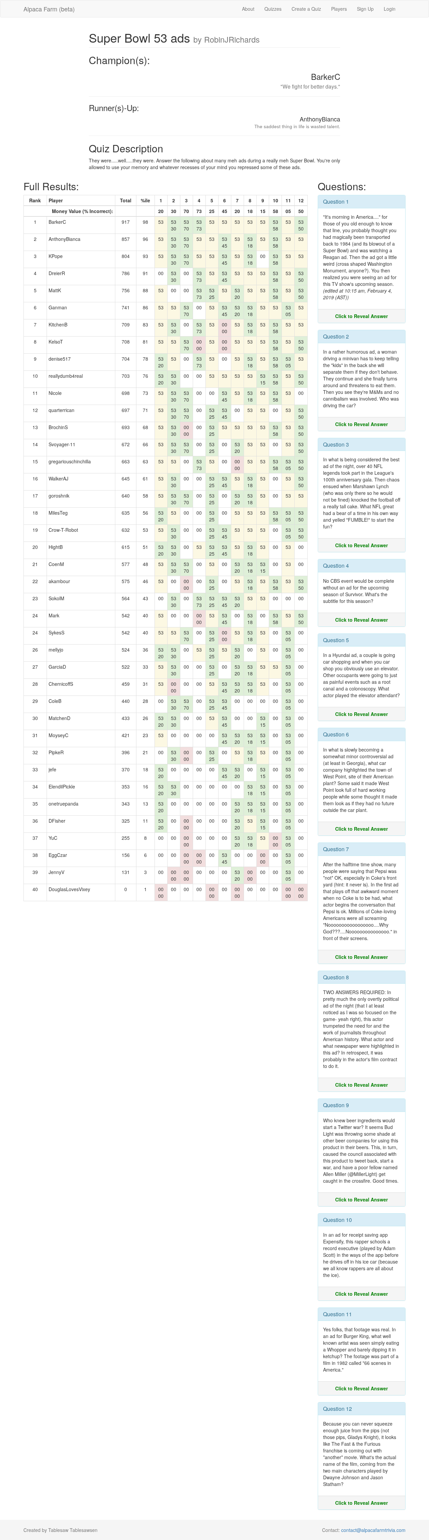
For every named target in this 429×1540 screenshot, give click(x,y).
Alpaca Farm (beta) (49, 8)
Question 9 (336, 1105)
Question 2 (336, 336)
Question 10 (337, 1220)
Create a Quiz (306, 8)
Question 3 (336, 444)
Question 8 (336, 977)
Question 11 (337, 1314)
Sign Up (365, 8)
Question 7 (336, 849)
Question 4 (336, 565)
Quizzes (273, 8)
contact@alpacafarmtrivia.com (373, 1530)
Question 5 (336, 640)
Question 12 (337, 1409)
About (248, 8)
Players (339, 8)
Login (389, 8)
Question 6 (336, 734)
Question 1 (336, 201)
